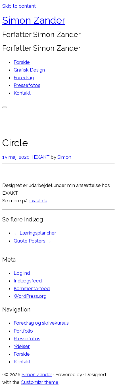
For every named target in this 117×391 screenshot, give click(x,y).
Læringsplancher (35, 233)
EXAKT (42, 157)
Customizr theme (39, 382)
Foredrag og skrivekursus (41, 323)
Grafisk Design (29, 70)
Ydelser (22, 346)
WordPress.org (30, 296)
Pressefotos (27, 85)
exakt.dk (38, 200)
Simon (64, 157)
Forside (22, 62)
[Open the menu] (4, 107)
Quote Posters (32, 241)
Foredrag (24, 77)
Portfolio (23, 331)
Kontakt (22, 93)
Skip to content (19, 6)
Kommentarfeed (32, 288)
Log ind (22, 273)
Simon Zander (33, 20)
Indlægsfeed (28, 281)
